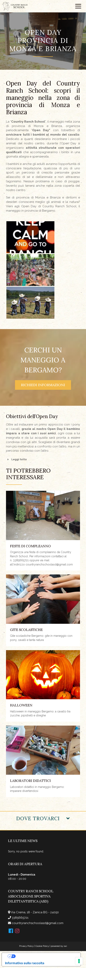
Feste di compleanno (30, 546)
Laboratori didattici (30, 781)
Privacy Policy (26, 946)
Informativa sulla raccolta (24, 963)
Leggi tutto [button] (19, 459)
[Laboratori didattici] (43, 750)
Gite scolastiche (26, 630)
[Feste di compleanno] (43, 515)
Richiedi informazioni (43, 385)
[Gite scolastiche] (43, 599)
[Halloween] (43, 674)
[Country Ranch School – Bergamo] (14, 6)
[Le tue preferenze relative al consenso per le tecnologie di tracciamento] (79, 961)
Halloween (21, 705)
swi (65, 946)
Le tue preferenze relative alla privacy (45, 956)
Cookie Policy (42, 946)
